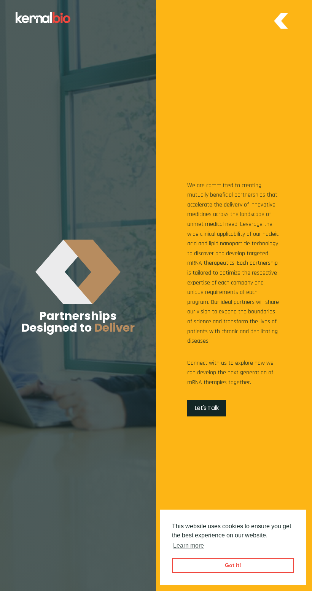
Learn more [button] (188, 545)
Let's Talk (206, 408)
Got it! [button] (233, 565)
